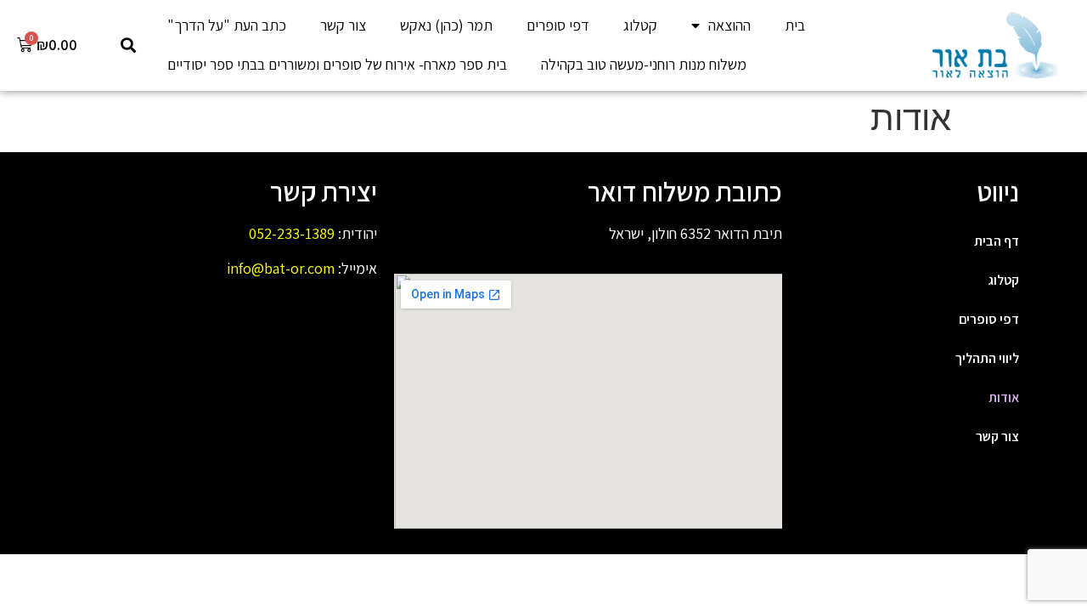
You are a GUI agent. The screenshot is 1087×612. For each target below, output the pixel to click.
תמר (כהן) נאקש (446, 25)
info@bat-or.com (281, 268)
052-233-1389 (292, 233)
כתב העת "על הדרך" (226, 25)
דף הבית (996, 241)
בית (795, 25)
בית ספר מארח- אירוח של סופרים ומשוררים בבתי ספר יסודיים (337, 64)
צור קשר (343, 25)
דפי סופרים (558, 25)
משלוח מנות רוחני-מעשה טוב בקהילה (643, 64)
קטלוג (640, 25)
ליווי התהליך (987, 358)
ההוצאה (729, 25)
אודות (1003, 397)
